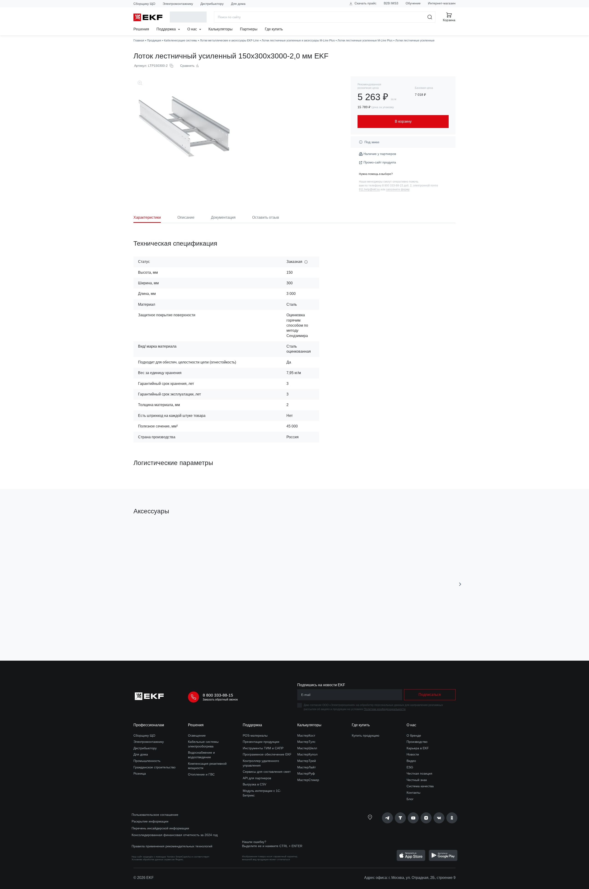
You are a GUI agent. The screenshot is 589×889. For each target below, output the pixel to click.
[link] (387, 817)
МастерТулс (306, 742)
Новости (413, 754)
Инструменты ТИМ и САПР (263, 748)
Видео (411, 761)
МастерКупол (307, 754)
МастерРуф (306, 773)
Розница (139, 773)
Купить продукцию (365, 735)
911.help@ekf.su (369, 189)
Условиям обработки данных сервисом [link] (153, 859)
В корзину (159, 631)
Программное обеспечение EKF (267, 754)
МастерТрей (306, 761)
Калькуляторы (220, 29)
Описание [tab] (185, 217)
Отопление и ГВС (201, 774)
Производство (417, 742)
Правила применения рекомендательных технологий (172, 846)
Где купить (274, 29)
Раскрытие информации (150, 821)
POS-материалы (255, 735)
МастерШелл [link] (307, 748)
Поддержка (166, 29)
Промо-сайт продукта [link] (380, 162)
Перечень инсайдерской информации (160, 828)
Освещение (197, 735)
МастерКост (306, 735)
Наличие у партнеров (380, 154)
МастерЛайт (306, 767)
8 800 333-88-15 (218, 695)
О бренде (414, 735)
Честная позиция (419, 773)
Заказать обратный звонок (220, 699)
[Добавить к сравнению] (200, 631)
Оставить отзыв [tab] (265, 217)
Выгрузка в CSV (254, 784)
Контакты (413, 792)
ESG (410, 767)
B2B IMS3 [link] (391, 3)
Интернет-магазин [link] (442, 3)
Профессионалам (148, 725)
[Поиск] (429, 17)
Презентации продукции (261, 742)
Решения (141, 29)
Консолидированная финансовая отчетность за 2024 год (175, 835)
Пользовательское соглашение (155, 814)
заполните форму (398, 189)
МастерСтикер (308, 780)
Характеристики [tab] (147, 217)
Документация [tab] (223, 217)
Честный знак (417, 780)
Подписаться (430, 695)
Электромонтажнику (178, 4)
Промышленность (146, 761)
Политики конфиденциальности (385, 709)
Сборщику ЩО (144, 4)
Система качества (420, 786)
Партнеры (248, 29)
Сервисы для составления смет (267, 771)
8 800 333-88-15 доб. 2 (397, 185)
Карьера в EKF (418, 748)
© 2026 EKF (143, 878)
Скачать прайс (365, 3)
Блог (410, 799)
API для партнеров (257, 778)
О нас (192, 29)
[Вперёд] (460, 584)
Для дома (238, 4)
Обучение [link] (413, 3)
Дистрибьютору (212, 4)
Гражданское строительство (154, 767)
